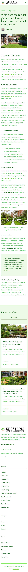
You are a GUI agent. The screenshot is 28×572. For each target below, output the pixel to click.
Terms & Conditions (7, 546)
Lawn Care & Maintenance (9, 493)
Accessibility (5, 557)
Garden (3, 11)
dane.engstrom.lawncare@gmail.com (12, 453)
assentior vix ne (9, 74)
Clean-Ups (4, 475)
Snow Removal (5, 504)
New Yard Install (6, 497)
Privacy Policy (5, 543)
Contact (3, 529)
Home (3, 522)
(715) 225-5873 (6, 449)
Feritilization (4, 479)
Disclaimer (4, 550)
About (3, 525)
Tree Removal (5, 507)
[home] (9, 3)
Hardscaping (5, 486)
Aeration (3, 472)
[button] (26, 2)
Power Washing (5, 500)
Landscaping (5, 490)
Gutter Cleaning (5, 482)
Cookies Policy (5, 553)
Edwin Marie (16, 569)
